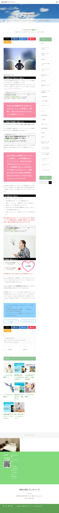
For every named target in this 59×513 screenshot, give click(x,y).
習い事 (42, 32)
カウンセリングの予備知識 (45, 91)
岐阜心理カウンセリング (8, 2)
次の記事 (25, 349)
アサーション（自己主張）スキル (45, 142)
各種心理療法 (44, 115)
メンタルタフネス (26, 32)
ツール (42, 111)
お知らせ (43, 59)
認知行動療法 (44, 128)
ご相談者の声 (44, 96)
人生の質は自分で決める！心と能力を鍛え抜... (29, 377)
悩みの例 (43, 80)
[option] (10, 445)
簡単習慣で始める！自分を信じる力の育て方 (19, 377)
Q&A (42, 43)
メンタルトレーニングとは (28, 320)
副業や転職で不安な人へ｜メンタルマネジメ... (8, 416)
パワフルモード (22, 86)
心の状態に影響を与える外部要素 (11, 124)
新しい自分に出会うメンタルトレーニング (19, 416)
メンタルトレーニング (35, 32)
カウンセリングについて (45, 70)
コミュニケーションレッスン (45, 159)
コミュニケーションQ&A (45, 48)
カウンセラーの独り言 (45, 64)
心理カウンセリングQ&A (45, 54)
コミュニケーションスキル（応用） (45, 147)
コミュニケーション (45, 106)
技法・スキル (44, 124)
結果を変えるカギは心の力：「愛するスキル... (19, 396)
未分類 (42, 132)
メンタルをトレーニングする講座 (11, 321)
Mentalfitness (11, 338)
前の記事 (10, 349)
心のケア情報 (44, 100)
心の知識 (43, 119)
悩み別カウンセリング (45, 86)
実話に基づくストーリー (45, 75)
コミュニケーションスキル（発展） (45, 153)
